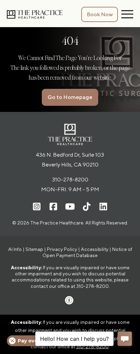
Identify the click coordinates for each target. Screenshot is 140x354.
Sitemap (34, 249)
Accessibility (94, 249)
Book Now (100, 14)
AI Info (15, 249)
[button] (70, 300)
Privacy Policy (62, 249)
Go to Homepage (70, 97)
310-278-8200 (70, 179)
